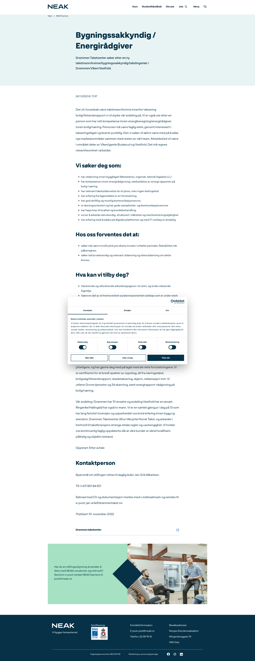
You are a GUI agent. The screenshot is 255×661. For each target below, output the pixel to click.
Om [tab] (167, 310)
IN (174, 654)
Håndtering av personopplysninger (143, 654)
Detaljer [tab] (127, 310)
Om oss (170, 6)
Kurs (135, 6)
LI (181, 654)
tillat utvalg (127, 358)
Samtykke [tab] (87, 310)
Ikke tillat (89, 358)
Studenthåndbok (152, 6)
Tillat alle (166, 358)
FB (168, 654)
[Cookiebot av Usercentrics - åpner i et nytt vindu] (172, 302)
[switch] (112, 347)
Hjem (50, 16)
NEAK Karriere (62, 16)
